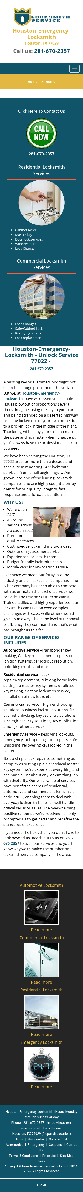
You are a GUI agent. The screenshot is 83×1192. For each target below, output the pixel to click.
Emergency (36, 1145)
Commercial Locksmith (41, 937)
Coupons (55, 1145)
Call (42, 1185)
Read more (41, 929)
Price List (49, 1156)
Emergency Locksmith (41, 1042)
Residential (36, 1139)
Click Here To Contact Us (41, 111)
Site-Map (67, 1156)
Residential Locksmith (41, 990)
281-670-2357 (52, 51)
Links (41, 1161)
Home (32, 81)
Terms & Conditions (23, 1156)
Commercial (58, 1139)
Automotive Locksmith (41, 885)
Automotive (14, 1145)
